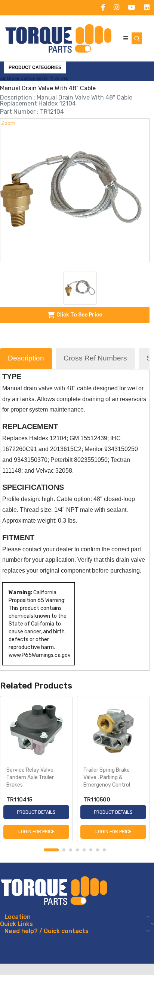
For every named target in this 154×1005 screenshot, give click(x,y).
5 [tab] (84, 849)
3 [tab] (70, 849)
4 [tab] (77, 849)
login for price (36, 831)
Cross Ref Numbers (95, 358)
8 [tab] (104, 849)
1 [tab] (51, 849)
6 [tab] (90, 849)
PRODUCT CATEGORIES (35, 67)
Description (26, 358)
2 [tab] (63, 849)
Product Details (36, 812)
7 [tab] (97, 849)
